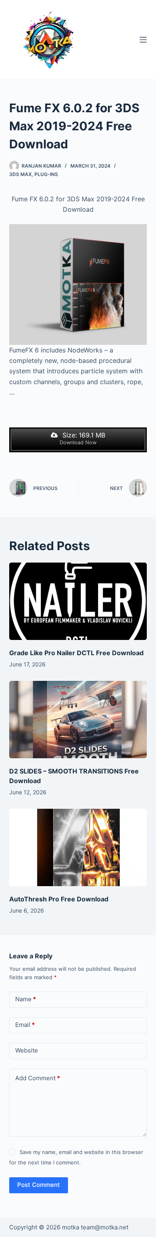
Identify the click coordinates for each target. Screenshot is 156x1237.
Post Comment (38, 1184)
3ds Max (20, 174)
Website (26, 1050)
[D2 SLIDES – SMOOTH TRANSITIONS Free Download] (77, 719)
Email (25, 1024)
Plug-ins (46, 174)
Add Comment (37, 1078)
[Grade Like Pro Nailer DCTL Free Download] (77, 601)
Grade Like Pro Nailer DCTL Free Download (76, 653)
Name (25, 999)
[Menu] (143, 39)
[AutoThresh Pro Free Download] (77, 847)
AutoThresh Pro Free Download (58, 899)
